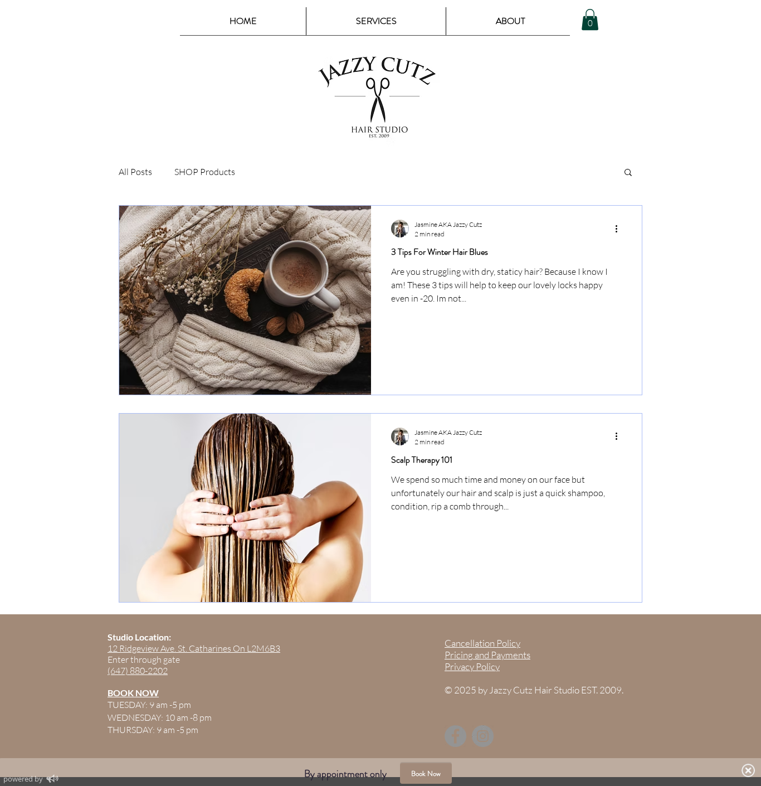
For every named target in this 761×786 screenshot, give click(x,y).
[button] (590, 19)
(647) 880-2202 (138, 670)
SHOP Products (204, 171)
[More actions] (620, 228)
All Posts (135, 171)
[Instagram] (483, 736)
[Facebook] (455, 736)
